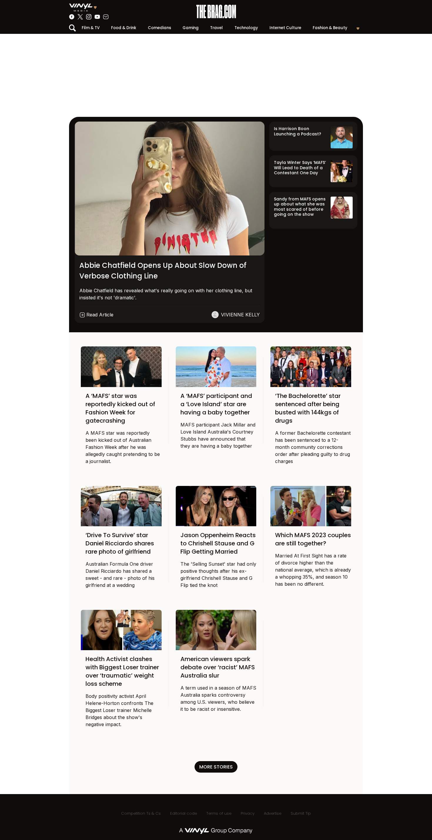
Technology (246, 28)
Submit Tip (301, 813)
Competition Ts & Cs (141, 813)
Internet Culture (285, 28)
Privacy (247, 813)
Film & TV (91, 28)
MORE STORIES (216, 766)
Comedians (159, 28)
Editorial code (183, 813)
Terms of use (218, 813)
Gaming (190, 28)
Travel (216, 28)
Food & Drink (123, 28)
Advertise (272, 813)
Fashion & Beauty (330, 28)
